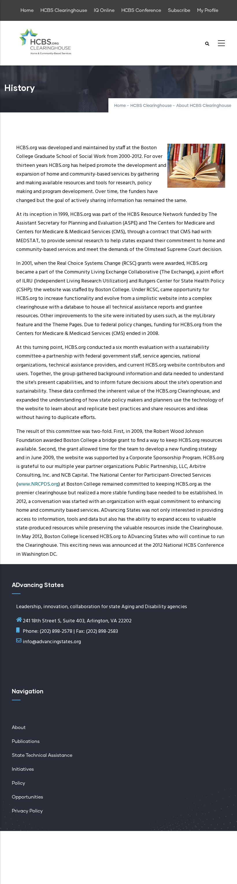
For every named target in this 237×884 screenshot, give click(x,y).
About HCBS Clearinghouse (203, 106)
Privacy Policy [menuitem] (27, 811)
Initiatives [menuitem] (23, 769)
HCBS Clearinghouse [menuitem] (63, 10)
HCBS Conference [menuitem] (141, 10)
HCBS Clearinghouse (151, 106)
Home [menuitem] (27, 10)
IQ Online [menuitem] (104, 10)
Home (120, 106)
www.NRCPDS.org (38, 484)
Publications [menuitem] (26, 741)
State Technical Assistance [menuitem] (42, 755)
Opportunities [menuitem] (27, 797)
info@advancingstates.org (52, 642)
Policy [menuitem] (18, 783)
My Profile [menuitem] (207, 10)
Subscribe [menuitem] (179, 10)
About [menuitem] (19, 727)
